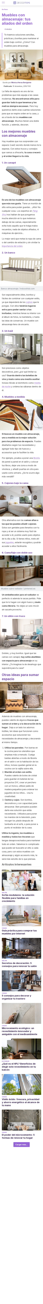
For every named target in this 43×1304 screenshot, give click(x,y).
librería (36, 458)
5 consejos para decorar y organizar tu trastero (16, 997)
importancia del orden (12, 246)
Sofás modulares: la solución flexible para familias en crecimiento (18, 898)
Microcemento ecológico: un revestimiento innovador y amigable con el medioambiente (19, 1031)
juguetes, (10, 542)
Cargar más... (21, 1144)
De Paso (5, 9)
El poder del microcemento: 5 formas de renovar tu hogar (18, 1136)
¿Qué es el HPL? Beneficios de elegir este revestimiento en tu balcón (19, 1066)
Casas (4, 928)
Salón (4, 892)
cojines (29, 302)
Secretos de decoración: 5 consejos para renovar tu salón (19, 965)
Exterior (5, 1061)
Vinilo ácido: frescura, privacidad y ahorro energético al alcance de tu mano (21, 1102)
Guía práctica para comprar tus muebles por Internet (19, 932)
